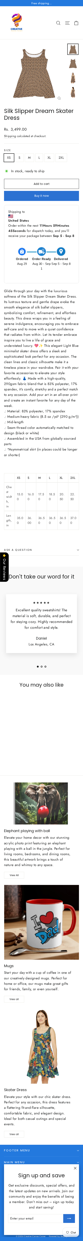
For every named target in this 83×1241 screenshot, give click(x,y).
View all (14, 999)
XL (49, 157)
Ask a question (18, 550)
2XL (61, 157)
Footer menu (17, 1150)
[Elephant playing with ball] (41, 803)
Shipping (10, 136)
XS (9, 157)
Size (7, 150)
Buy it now (41, 196)
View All (14, 875)
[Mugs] (41, 922)
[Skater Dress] (41, 1046)
